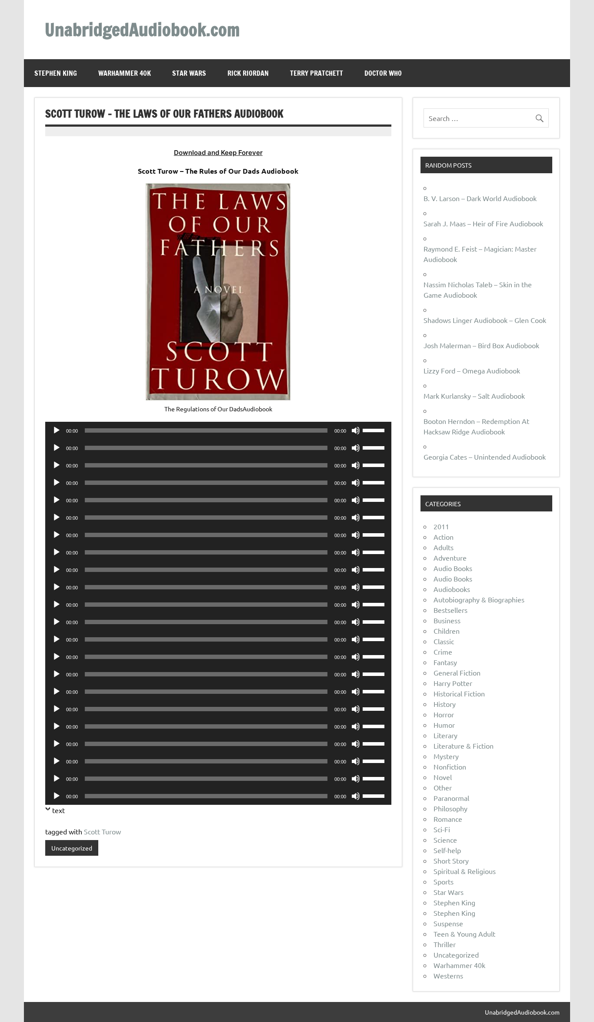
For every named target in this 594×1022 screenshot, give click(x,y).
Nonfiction (450, 766)
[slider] (375, 429)
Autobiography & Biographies (479, 599)
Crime (443, 651)
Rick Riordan (248, 73)
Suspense (448, 923)
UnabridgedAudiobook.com (142, 29)
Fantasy (445, 662)
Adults (444, 547)
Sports (444, 881)
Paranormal (451, 797)
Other (443, 787)
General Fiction (457, 672)
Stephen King (55, 73)
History (445, 703)
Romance (448, 818)
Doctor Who (383, 73)
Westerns (448, 975)
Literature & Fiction (464, 745)
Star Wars (189, 73)
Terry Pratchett (316, 73)
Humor (444, 724)
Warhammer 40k (124, 73)
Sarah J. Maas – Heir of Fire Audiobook (483, 223)
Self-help (447, 850)
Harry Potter (453, 683)
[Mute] (355, 430)
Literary (445, 735)
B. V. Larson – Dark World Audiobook (480, 198)
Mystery (446, 756)
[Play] (56, 430)
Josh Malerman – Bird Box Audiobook (481, 345)
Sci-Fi (442, 829)
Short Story (451, 860)
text (58, 810)
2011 (441, 526)
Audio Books (453, 568)
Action (444, 536)
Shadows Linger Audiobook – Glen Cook (485, 320)
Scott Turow (102, 831)
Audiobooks (452, 589)
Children (447, 630)
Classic (444, 641)
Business (447, 620)
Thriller (445, 944)
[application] (218, 430)
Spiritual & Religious (465, 871)
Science (445, 839)
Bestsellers (450, 609)
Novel (443, 777)
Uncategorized (71, 848)
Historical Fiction (459, 693)
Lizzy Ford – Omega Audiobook (472, 370)
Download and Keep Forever (218, 152)
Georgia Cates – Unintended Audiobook (485, 456)
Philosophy (450, 808)
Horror (444, 714)
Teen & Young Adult (464, 933)
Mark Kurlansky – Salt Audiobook (474, 395)
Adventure (450, 557)
